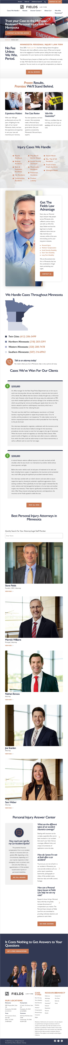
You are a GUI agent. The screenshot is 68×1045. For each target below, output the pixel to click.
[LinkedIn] (62, 1041)
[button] (45, 1)
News (56, 1003)
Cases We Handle (13, 10)
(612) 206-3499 (28, 336)
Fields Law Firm (32, 47)
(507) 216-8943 (37, 351)
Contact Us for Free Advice (18, 33)
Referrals (27, 1)
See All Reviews (34, 72)
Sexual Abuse (51, 156)
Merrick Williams (13, 639)
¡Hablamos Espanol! (37, 1)
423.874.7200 (23, 1021)
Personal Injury (46, 245)
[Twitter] (58, 1041)
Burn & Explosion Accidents (18, 169)
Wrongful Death (52, 170)
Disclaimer (19, 1043)
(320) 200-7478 (37, 346)
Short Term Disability (48, 253)
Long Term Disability (48, 255)
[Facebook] (55, 1041)
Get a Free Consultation (17, 951)
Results (25, 10)
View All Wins (34, 505)
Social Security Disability (49, 250)
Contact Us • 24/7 (55, 1)
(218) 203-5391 (38, 341)
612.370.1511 (8, 1011)
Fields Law (7, 39)
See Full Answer (19, 877)
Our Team (57, 998)
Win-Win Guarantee (59, 12)
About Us (47, 10)
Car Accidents (20, 175)
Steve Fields (10, 585)
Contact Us (46, 274)
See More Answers (47, 924)
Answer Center (35, 10)
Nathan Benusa (12, 693)
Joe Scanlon (10, 748)
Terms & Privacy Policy (10, 1043)
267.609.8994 (23, 1011)
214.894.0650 (8, 1021)
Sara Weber (10, 802)
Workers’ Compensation (49, 248)
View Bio (8, 591)
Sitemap (24, 1043)
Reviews (20, 1)
